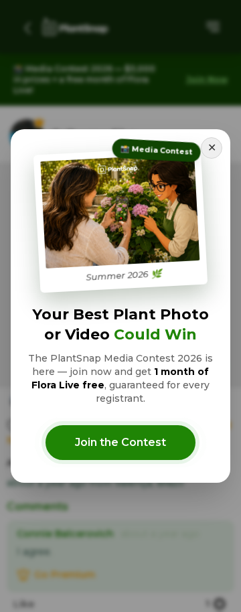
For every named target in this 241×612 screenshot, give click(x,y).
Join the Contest (120, 442)
